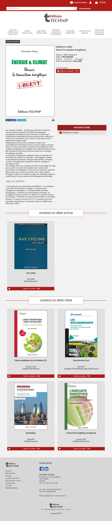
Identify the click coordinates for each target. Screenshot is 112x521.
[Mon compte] (91, 2)
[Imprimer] (53, 120)
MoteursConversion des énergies (56, 32)
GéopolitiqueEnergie (85, 32)
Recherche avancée (85, 8)
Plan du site (60, 509)
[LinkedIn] (46, 469)
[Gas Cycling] (30, 246)
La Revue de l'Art (12, 478)
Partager (12, 120)
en (104, 2)
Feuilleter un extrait (70, 133)
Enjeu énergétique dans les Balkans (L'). (31, 360)
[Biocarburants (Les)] (81, 333)
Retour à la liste (13, 42)
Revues (8, 476)
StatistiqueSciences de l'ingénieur (99, 32)
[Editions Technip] (56, 505)
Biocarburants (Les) (81, 360)
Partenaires (10, 483)
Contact (9, 485)
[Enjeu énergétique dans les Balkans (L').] (30, 333)
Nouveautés (10, 473)
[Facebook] (42, 469)
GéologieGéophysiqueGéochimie (12, 32)
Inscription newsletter (80, 2)
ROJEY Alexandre (70, 55)
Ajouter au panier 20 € (69, 71)
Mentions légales (50, 509)
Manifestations (12, 488)
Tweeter (22, 120)
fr (100, 2)
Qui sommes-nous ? (13, 481)
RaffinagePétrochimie (41, 32)
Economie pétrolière (70, 32)
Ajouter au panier (31, 289)
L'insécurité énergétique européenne (81, 433)
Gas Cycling (30, 273)
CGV (42, 509)
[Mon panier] (96, 3)
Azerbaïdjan (31, 433)
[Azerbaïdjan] (30, 406)
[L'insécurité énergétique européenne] (81, 406)
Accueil (8, 471)
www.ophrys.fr (60, 496)
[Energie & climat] (30, 81)
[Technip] (56, 21)
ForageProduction (27, 32)
